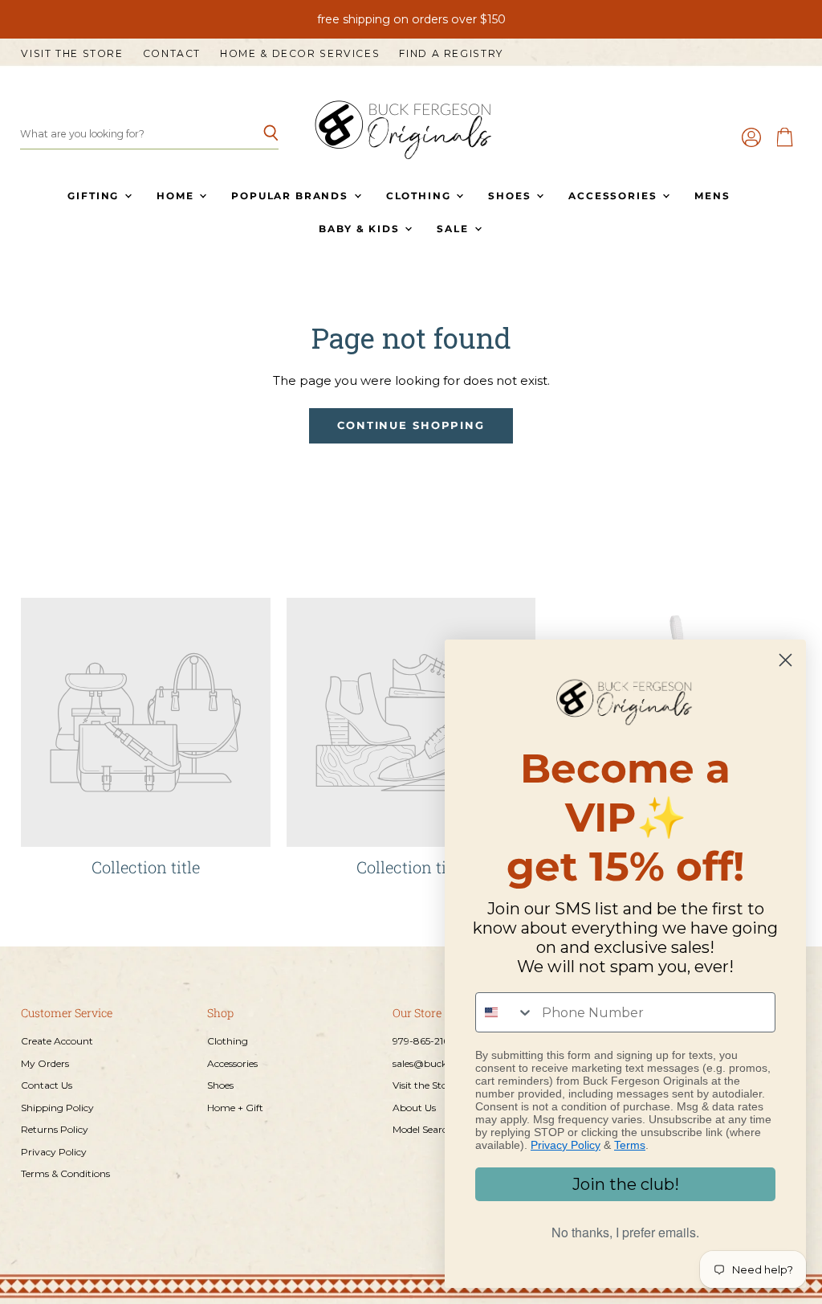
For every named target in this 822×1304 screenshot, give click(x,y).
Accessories (614, 196)
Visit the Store (72, 53)
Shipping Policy (57, 1108)
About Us (414, 1108)
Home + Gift (235, 1108)
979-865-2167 (423, 1041)
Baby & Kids (361, 229)
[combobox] (505, 1012)
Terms (629, 1144)
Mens (712, 196)
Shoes (511, 196)
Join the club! (625, 1184)
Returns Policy (54, 1129)
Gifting (95, 196)
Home (177, 196)
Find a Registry (451, 53)
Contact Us (46, 1085)
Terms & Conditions (65, 1173)
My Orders (45, 1063)
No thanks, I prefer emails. (625, 1232)
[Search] (257, 134)
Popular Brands (291, 196)
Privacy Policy (54, 1152)
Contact (172, 53)
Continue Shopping (411, 425)
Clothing (420, 196)
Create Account (57, 1041)
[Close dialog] (785, 660)
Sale (454, 229)
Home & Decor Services (300, 53)
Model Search (423, 1129)
